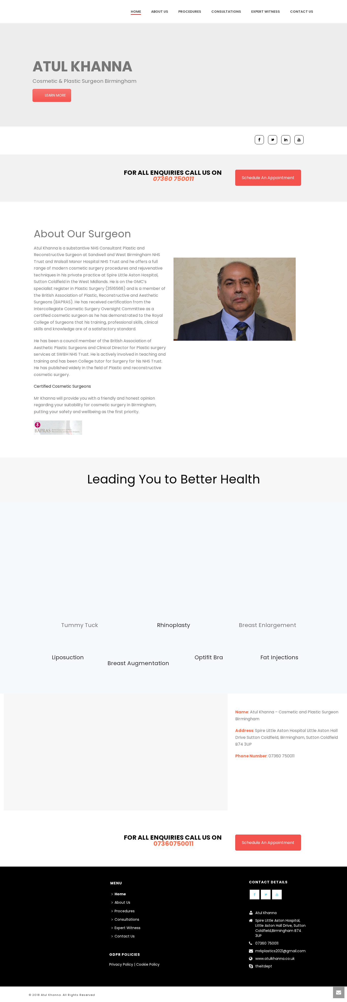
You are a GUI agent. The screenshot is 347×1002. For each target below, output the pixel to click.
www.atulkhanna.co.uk (275, 958)
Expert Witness (265, 11)
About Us (159, 11)
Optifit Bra (209, 657)
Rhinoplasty (173, 625)
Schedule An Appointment (268, 178)
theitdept (263, 966)
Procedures (189, 11)
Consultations (226, 11)
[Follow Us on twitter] (266, 894)
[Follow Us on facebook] (254, 894)
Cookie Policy (148, 964)
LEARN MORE (55, 95)
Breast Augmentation (138, 663)
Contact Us (301, 11)
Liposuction (68, 657)
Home (136, 11)
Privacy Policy (121, 964)
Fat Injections (279, 657)
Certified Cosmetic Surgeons (62, 386)
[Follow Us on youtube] (277, 894)
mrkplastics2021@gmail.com (280, 951)
